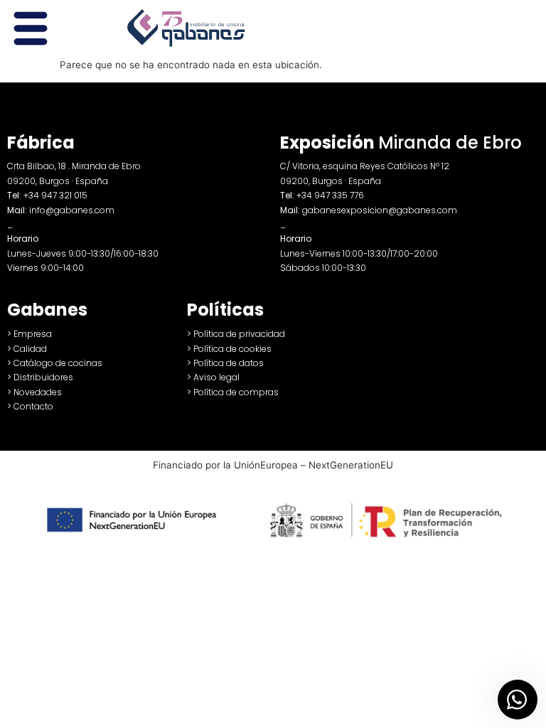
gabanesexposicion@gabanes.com (379, 210)
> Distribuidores (40, 377)
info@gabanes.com (71, 210)
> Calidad (27, 349)
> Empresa (29, 334)
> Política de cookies (229, 349)
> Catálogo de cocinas (54, 363)
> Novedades (34, 392)
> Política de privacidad (236, 334)
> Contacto (30, 406)
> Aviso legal (213, 377)
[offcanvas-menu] (30, 28)
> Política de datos (225, 363)
